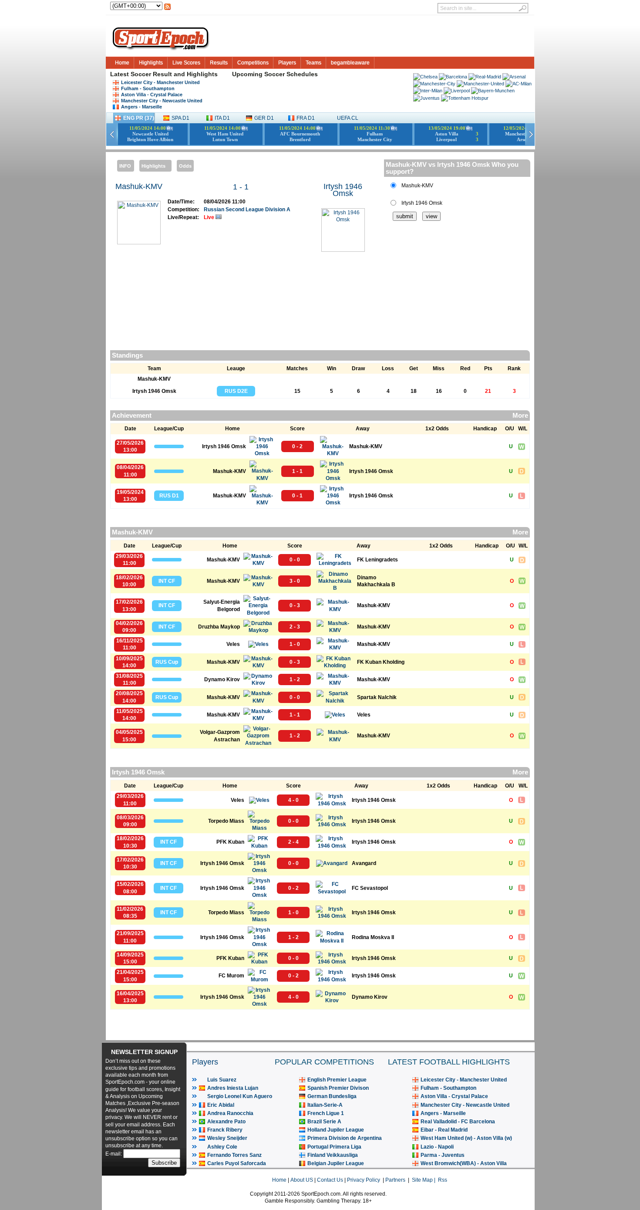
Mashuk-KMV (138, 186)
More (520, 415)
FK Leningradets (377, 560)
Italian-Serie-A (325, 1105)
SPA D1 (180, 118)
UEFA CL (347, 118)
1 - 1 (241, 187)
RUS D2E (236, 391)
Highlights (151, 63)
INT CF (166, 581)
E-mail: (114, 1154)
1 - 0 (295, 644)
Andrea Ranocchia (230, 1113)
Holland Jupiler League (335, 1130)
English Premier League (337, 1080)
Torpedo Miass (226, 821)
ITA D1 (222, 118)
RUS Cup (166, 662)
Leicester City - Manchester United (160, 82)
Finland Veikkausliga (332, 1155)
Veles (233, 644)
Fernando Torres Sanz (234, 1155)
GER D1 (264, 118)
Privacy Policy (363, 1180)
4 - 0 (293, 800)
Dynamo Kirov (222, 679)
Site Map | (425, 1180)
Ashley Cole (222, 1147)
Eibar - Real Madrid (444, 1130)
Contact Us (330, 1180)
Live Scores (186, 63)
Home (122, 63)
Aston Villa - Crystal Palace (151, 94)
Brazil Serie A (324, 1122)
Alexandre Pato (226, 1122)
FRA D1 (305, 118)
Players (287, 63)
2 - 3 (295, 627)
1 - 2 (295, 679)
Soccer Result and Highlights (174, 74)
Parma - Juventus (443, 1155)
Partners (395, 1180)
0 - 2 (297, 446)
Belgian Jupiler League (335, 1163)
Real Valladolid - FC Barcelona (458, 1122)
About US (301, 1180)
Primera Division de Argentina (344, 1138)
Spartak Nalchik (377, 697)
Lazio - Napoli (437, 1147)
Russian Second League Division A (247, 209)
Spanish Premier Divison (338, 1088)
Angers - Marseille (141, 106)
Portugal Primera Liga (334, 1147)
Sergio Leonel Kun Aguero (239, 1096)
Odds (185, 166)
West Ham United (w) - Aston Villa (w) (466, 1138)
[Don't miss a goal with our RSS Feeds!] (167, 9)
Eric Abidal (220, 1105)
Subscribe (164, 1162)
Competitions (253, 63)
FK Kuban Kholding (380, 662)
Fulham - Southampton (148, 88)
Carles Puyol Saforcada (236, 1163)
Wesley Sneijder (227, 1138)
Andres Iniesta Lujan (232, 1088)
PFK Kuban (230, 842)
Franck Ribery (225, 1130)
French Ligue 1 (325, 1113)
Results (219, 63)
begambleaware (350, 63)
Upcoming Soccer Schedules (275, 74)
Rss (442, 1180)
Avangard (364, 863)
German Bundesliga (332, 1096)
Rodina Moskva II (373, 937)
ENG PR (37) (138, 118)
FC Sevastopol (370, 888)
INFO (125, 166)
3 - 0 (295, 581)
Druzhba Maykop (219, 627)
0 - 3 (295, 605)
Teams (313, 63)
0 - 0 (295, 560)
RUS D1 (169, 496)
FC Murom (231, 976)
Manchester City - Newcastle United (161, 100)
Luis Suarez (221, 1080)
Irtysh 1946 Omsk (342, 190)
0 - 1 (297, 496)
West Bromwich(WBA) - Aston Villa (464, 1163)
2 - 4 (293, 842)
